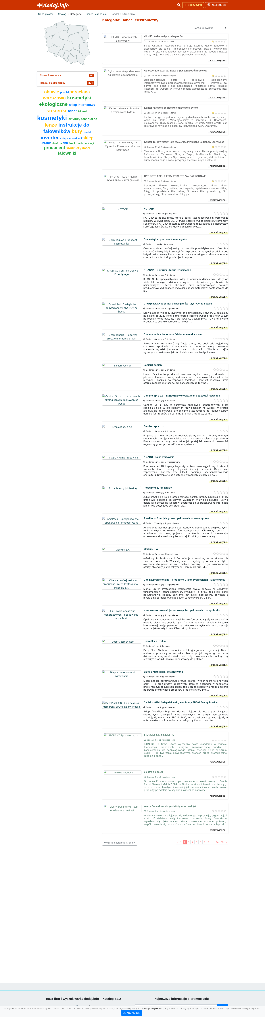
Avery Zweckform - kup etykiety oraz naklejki (170, 806)
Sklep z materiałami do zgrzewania (163, 671)
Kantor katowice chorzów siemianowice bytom (171, 107)
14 (217, 842)
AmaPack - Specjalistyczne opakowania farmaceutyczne (176, 518)
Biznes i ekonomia (96, 13)
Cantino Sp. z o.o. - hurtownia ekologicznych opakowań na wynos (182, 395)
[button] (179, 5)
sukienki (57, 110)
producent (55, 147)
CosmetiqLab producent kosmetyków (165, 239)
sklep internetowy (82, 104)
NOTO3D (149, 208)
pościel (64, 92)
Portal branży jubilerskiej (158, 487)
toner (73, 111)
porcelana (79, 91)
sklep (88, 137)
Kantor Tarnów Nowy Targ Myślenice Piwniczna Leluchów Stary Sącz (184, 142)
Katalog (62, 13)
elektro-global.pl (153, 772)
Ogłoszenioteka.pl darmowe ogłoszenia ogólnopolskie (175, 70)
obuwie (52, 91)
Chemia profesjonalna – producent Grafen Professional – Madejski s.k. (184, 579)
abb (66, 143)
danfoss (57, 143)
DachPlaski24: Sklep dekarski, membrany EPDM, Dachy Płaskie (180, 702)
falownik (83, 111)
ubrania (46, 143)
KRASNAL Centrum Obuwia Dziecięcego (167, 270)
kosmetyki (53, 117)
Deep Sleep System (155, 641)
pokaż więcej (217, 60)
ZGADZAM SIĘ (131, 1012)
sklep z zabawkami (71, 138)
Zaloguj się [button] (218, 5)
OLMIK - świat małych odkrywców (163, 36)
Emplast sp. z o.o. (154, 426)
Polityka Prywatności (153, 1008)
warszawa (55, 97)
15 (222, 842)
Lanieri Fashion (153, 365)
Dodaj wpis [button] (194, 5)
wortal (87, 132)
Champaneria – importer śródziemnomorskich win (173, 334)
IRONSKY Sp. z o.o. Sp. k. (159, 735)
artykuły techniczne (83, 119)
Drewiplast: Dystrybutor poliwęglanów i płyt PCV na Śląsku (178, 303)
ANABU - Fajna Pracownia (159, 457)
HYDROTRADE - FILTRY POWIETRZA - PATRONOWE (175, 176)
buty (78, 131)
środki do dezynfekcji (81, 143)
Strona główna (45, 13)
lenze (51, 125)
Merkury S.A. (151, 549)
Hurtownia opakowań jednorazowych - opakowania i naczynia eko (182, 610)
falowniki (67, 153)
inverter (50, 137)
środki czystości (78, 148)
